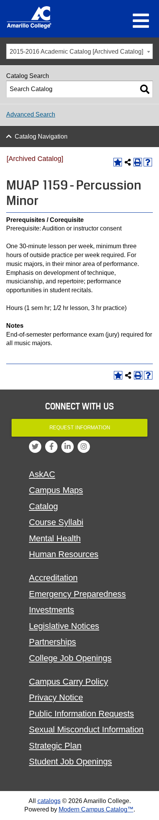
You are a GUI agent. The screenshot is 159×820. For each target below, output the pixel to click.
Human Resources (63, 554)
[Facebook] (51, 446)
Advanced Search (30, 114)
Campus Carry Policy (68, 681)
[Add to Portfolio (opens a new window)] (117, 162)
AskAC (42, 474)
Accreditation (53, 578)
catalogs (49, 801)
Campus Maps (56, 490)
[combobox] (79, 51)
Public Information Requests (81, 713)
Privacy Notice (56, 697)
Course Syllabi (56, 522)
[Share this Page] (127, 162)
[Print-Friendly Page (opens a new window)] (138, 162)
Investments (51, 610)
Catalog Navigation (41, 136)
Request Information (79, 427)
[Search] (145, 89)
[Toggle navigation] (141, 21)
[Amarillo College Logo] (29, 17)
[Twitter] (35, 446)
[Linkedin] (67, 446)
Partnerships (52, 642)
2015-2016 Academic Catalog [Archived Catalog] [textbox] (76, 51)
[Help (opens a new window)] (148, 162)
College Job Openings (70, 658)
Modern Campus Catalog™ (96, 809)
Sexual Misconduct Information (86, 729)
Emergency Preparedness (77, 594)
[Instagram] (84, 446)
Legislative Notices (64, 626)
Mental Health (55, 538)
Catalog (43, 506)
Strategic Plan (55, 746)
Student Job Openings (70, 761)
